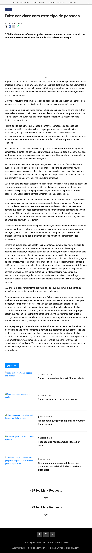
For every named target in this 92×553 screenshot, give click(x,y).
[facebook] (39, 534)
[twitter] (52, 534)
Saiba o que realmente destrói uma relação (61, 378)
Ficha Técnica (24, 2)
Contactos (72, 2)
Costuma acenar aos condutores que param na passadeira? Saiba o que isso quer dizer (59, 466)
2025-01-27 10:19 (15, 23)
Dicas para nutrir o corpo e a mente (57, 399)
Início (13, 2)
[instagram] (46, 534)
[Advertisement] (46, 59)
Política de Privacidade (57, 2)
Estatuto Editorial (39, 2)
